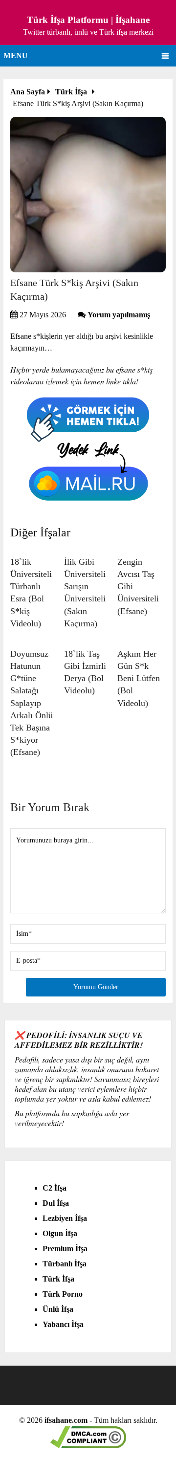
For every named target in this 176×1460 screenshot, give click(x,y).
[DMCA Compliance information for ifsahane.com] (88, 1445)
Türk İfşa (58, 1279)
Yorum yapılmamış (119, 314)
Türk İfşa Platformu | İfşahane (88, 20)
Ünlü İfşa (58, 1309)
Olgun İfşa (60, 1233)
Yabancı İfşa (63, 1324)
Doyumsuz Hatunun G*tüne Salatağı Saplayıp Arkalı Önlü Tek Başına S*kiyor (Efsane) (31, 703)
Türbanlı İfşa (65, 1264)
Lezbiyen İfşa (65, 1218)
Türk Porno (63, 1294)
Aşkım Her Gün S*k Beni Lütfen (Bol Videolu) (138, 678)
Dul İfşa (56, 1203)
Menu (15, 55)
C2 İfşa (54, 1188)
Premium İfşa (65, 1248)
